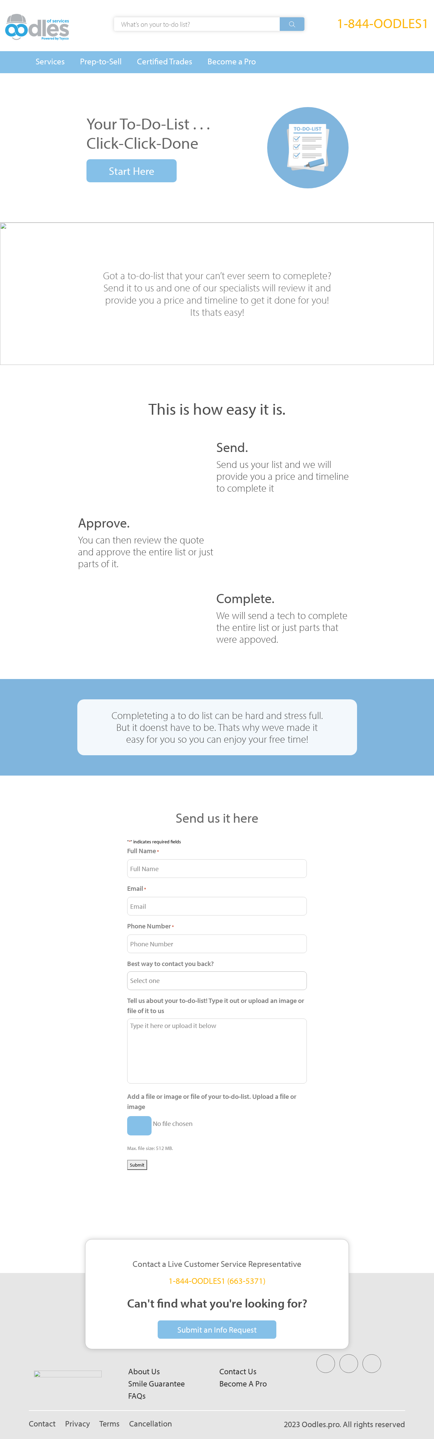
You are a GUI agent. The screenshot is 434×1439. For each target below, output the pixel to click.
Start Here (131, 171)
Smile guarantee (156, 1383)
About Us (144, 1371)
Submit (137, 1165)
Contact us (238, 1371)
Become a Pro (243, 1383)
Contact (42, 1423)
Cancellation (150, 1423)
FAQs (137, 1396)
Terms (109, 1423)
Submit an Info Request (217, 1329)
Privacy (77, 1423)
